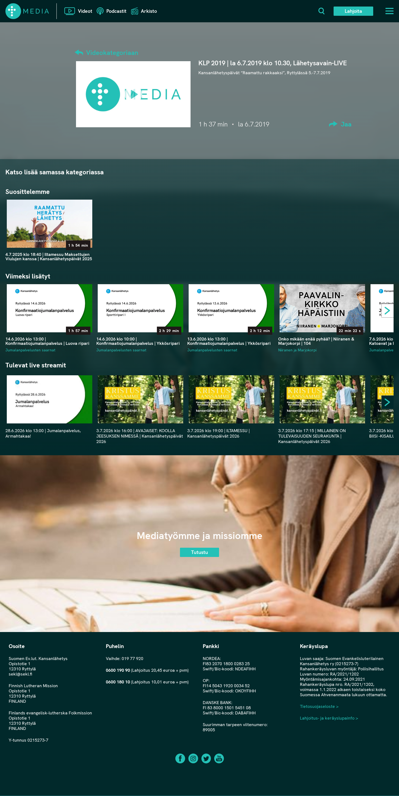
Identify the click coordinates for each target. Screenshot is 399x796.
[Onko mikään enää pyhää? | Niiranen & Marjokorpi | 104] (322, 308)
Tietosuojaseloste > (319, 706)
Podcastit (116, 11)
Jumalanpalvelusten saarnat (30, 350)
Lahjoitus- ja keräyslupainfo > (329, 718)
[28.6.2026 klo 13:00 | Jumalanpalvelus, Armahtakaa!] (49, 399)
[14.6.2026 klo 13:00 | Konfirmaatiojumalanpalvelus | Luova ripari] (49, 308)
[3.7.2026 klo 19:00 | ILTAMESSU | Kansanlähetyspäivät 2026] (231, 399)
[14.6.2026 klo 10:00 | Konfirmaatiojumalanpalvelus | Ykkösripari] (140, 308)
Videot (85, 11)
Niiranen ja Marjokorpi (297, 350)
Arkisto (149, 11)
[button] (389, 312)
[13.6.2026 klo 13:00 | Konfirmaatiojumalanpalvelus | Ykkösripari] (231, 308)
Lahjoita (353, 11)
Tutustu (199, 552)
